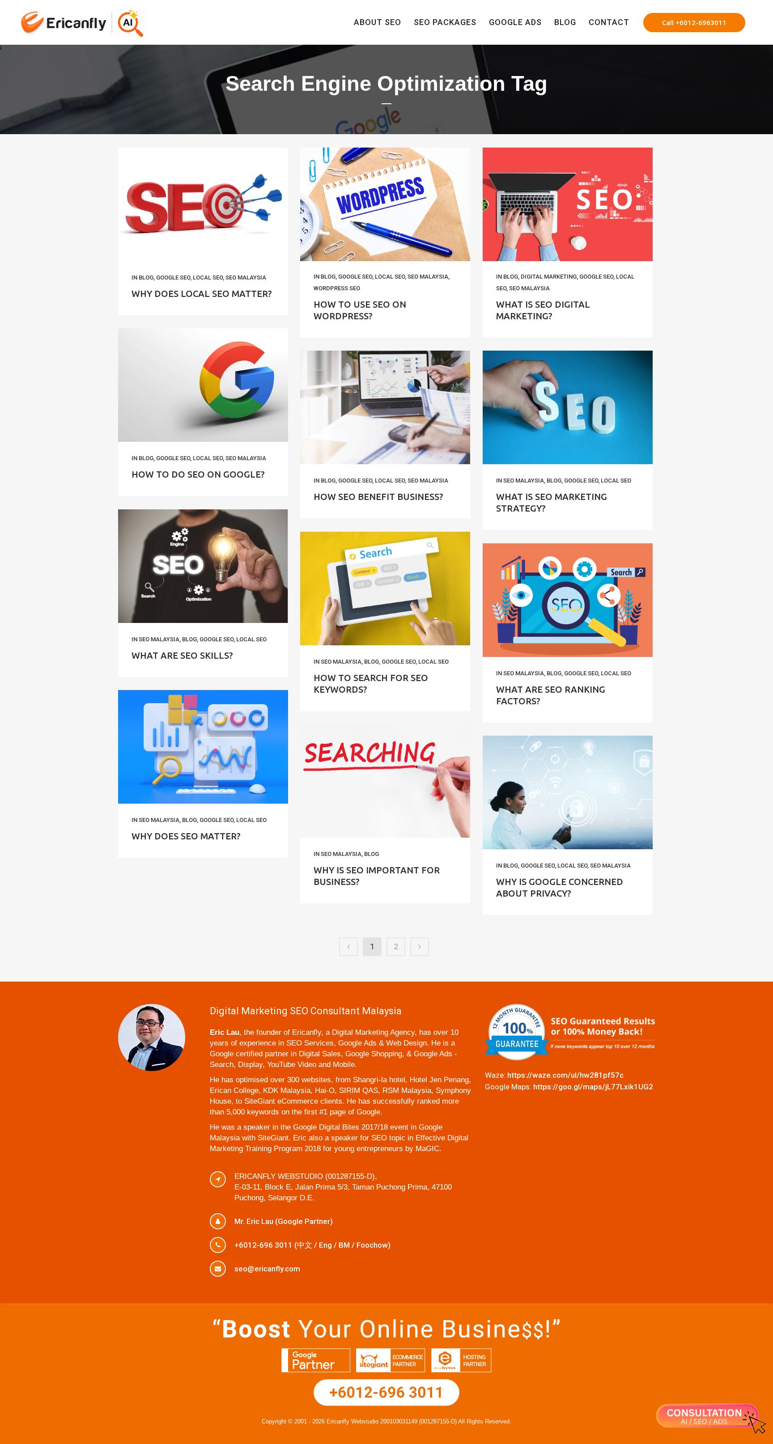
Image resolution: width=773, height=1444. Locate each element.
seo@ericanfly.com (267, 1268)
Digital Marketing (549, 276)
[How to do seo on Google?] (203, 385)
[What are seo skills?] (203, 566)
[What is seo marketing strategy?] (568, 407)
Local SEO (208, 277)
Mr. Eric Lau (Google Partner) (283, 1221)
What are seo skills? (182, 655)
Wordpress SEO (337, 288)
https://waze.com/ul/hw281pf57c (565, 1075)
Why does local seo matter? (202, 293)
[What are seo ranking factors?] (568, 600)
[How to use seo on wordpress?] (385, 204)
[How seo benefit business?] (385, 407)
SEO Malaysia (245, 277)
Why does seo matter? (186, 836)
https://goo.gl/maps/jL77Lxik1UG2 (593, 1086)
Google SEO (173, 277)
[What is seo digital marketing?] (568, 204)
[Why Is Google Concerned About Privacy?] (568, 792)
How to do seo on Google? (198, 474)
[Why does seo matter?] (203, 747)
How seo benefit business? (378, 496)
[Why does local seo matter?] (203, 204)
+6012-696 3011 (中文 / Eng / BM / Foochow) (312, 1245)
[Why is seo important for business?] (385, 781)
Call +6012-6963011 (694, 22)
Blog (146, 277)
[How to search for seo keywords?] (385, 588)
